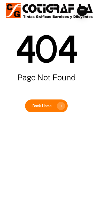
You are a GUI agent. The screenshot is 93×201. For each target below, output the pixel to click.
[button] (82, 10)
